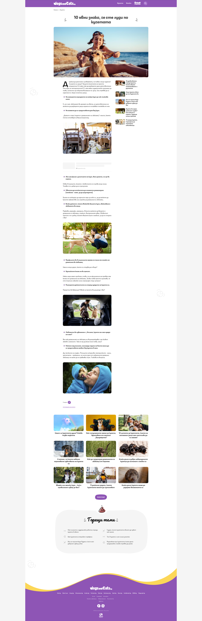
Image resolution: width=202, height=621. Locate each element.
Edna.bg (100, 593)
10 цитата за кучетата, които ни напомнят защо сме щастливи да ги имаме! (133, 435)
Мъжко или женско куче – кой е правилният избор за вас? (68, 486)
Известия (101, 601)
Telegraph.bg (141, 593)
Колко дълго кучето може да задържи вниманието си (133, 486)
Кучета (120, 3)
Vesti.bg (114, 593)
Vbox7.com (65, 593)
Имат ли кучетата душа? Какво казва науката (68, 434)
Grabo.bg (86, 593)
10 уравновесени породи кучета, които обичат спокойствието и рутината (131, 84)
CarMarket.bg (127, 593)
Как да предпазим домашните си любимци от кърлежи (101, 460)
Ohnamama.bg (79, 593)
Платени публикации (92, 598)
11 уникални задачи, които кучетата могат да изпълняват (101, 486)
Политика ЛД (110, 598)
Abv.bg (59, 593)
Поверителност (102, 598)
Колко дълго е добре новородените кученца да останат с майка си (133, 460)
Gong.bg (72, 593)
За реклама (99, 596)
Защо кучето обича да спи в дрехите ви (132, 93)
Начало (56, 10)
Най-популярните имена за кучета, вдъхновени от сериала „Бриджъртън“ (101, 435)
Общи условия (106, 610)
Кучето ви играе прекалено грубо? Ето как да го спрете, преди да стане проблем (131, 112)
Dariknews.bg (107, 593)
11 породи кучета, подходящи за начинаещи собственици (131, 122)
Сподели (65, 402)
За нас (93, 596)
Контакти (105, 596)
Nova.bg (120, 593)
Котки (128, 3)
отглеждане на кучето (69, 407)
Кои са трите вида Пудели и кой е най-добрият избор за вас (132, 102)
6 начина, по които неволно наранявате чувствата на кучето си (68, 461)
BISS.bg (135, 593)
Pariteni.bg (93, 593)
